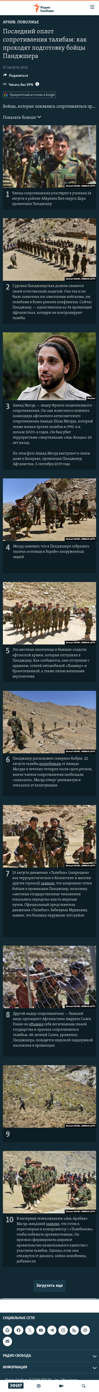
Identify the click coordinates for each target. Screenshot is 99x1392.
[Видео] (61, 1386)
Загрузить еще (49, 1286)
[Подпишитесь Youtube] (40, 1330)
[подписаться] (7, 1341)
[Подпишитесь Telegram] (51, 1330)
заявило (47, 883)
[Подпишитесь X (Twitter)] (29, 1330)
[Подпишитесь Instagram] (63, 1330)
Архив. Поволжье (21, 22)
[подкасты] (38, 1386)
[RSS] (74, 1330)
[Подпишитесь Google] (7, 1330)
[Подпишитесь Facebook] (18, 1330)
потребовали (50, 764)
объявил (36, 1024)
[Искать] (83, 1386)
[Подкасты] (85, 1330)
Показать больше (20, 118)
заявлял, (53, 1224)
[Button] (15, 76)
